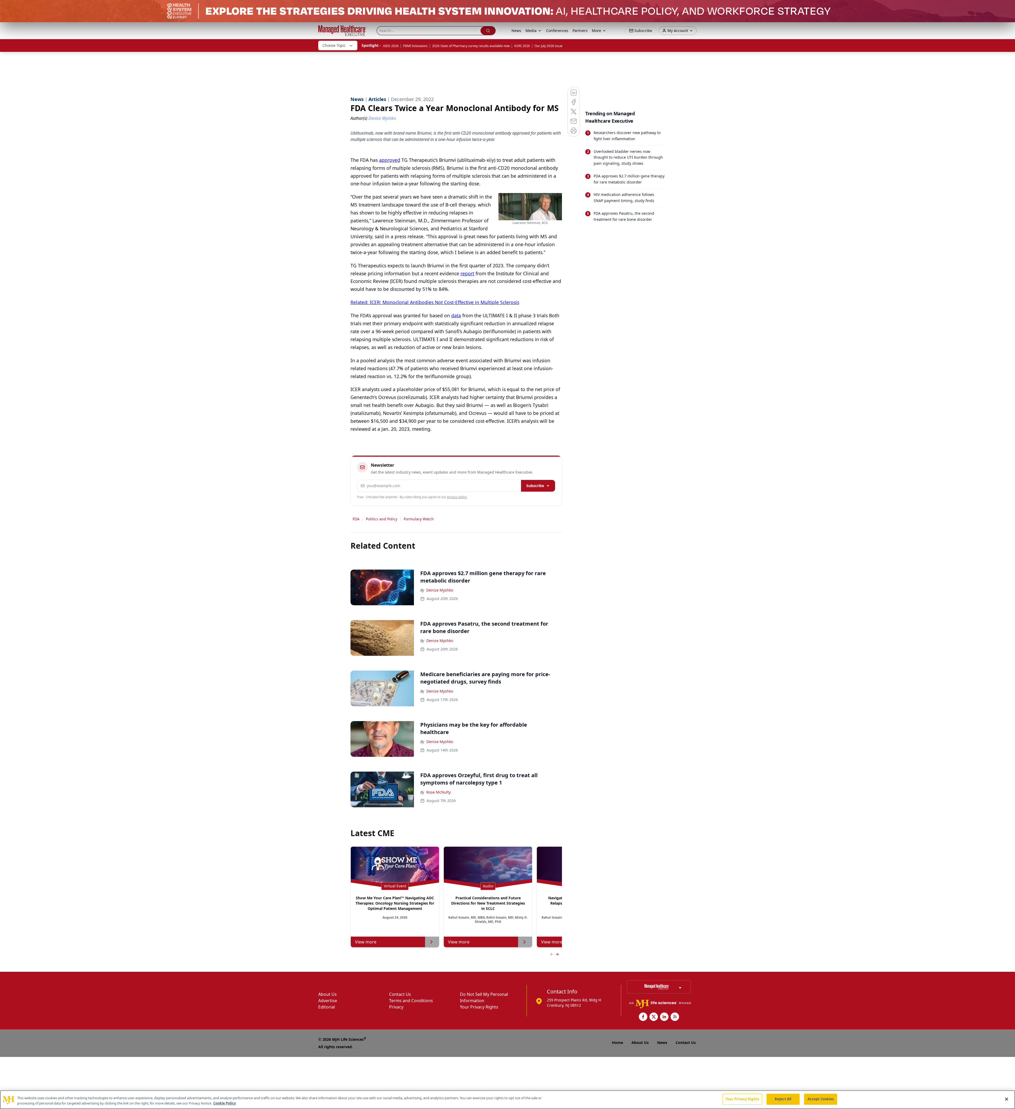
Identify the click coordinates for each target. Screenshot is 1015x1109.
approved (389, 160)
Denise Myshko (439, 590)
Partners (580, 30)
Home (617, 1042)
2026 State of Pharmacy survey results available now (471, 46)
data (456, 315)
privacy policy (457, 497)
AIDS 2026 (391, 46)
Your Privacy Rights (479, 1007)
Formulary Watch (419, 518)
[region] (507, 1099)
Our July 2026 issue (548, 46)
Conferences (557, 30)
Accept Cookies (821, 1099)
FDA (356, 518)
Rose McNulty (438, 792)
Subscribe (535, 485)
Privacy (396, 1007)
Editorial (326, 1007)
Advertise (327, 1000)
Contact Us (400, 994)
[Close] (1006, 1099)
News (516, 30)
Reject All (783, 1099)
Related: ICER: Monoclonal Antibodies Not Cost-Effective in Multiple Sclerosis (434, 302)
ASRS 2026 (522, 46)
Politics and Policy (381, 518)
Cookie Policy (224, 1103)
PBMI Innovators (415, 46)
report (467, 273)
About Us (327, 994)
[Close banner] (1008, 7)
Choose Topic (334, 45)
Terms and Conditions (411, 1000)
